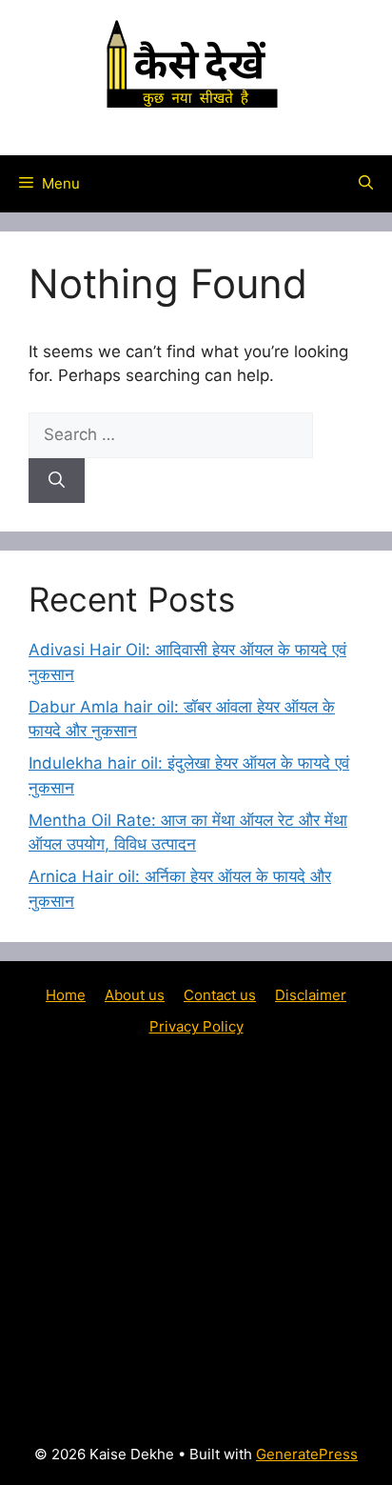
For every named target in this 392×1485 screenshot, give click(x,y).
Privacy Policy (196, 1026)
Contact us (220, 995)
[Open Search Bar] (366, 183)
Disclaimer (310, 995)
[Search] (57, 481)
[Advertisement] (196, 1238)
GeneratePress (307, 1454)
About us (135, 995)
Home (66, 995)
